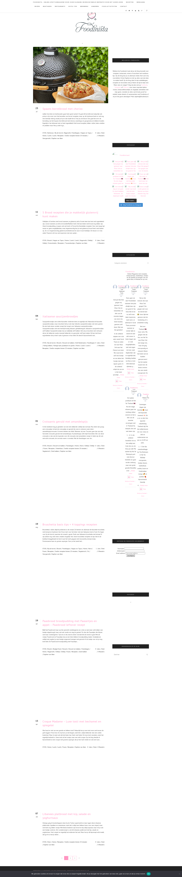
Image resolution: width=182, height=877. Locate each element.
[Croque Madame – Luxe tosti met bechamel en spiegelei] (70, 691)
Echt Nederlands (81, 343)
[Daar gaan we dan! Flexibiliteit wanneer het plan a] (130, 166)
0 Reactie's (101, 136)
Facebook (144, 85)
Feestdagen (70, 446)
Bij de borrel (59, 133)
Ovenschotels (52, 243)
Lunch (49, 136)
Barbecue (51, 133)
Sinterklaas (59, 448)
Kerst (81, 446)
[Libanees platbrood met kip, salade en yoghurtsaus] (70, 783)
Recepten (61, 136)
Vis (88, 551)
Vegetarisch (46, 451)
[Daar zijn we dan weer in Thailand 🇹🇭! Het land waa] (143, 178)
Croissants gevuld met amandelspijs (65, 421)
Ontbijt (90, 240)
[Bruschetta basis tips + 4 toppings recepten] (70, 491)
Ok (149, 874)
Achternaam (120, 551)
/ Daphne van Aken (57, 138)
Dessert (64, 649)
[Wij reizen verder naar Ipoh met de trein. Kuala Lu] (130, 191)
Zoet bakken (55, 451)
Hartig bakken (47, 346)
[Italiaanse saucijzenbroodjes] (70, 282)
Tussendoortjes (70, 243)
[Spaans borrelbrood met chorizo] (70, 75)
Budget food (57, 649)
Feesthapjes (76, 133)
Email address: (121, 553)
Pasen (45, 448)
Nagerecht (83, 240)
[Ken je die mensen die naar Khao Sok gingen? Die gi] (143, 166)
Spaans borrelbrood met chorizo (63, 108)
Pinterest (126, 87)
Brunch (50, 240)
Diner (49, 842)
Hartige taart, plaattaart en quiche (64, 346)
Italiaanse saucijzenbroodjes (60, 316)
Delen (118, 388)
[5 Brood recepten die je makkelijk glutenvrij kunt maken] (70, 179)
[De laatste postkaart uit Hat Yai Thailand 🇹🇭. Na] (118, 178)
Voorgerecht (46, 138)
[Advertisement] (137, 50)
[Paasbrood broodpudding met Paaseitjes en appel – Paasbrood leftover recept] (70, 590)
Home (44, 136)
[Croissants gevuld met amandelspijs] (70, 388)
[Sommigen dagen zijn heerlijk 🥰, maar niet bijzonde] (130, 178)
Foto (120, 381)
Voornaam (121, 549)
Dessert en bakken (68, 343)
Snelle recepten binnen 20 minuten (76, 136)
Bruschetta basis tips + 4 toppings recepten (70, 524)
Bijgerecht (67, 133)
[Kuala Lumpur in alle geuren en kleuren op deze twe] (143, 191)
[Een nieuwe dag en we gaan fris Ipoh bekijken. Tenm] (118, 191)
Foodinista (122, 286)
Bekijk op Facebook (117, 385)
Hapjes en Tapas (86, 133)
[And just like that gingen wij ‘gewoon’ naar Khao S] (118, 166)
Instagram (118, 87)
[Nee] (179, 874)
